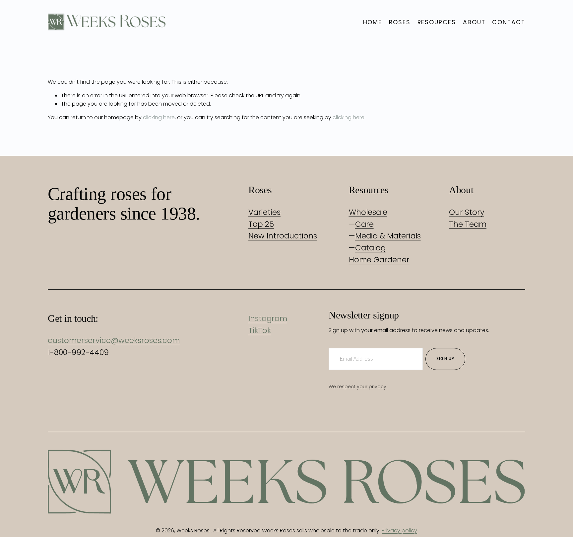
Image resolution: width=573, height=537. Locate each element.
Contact (508, 22)
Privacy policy (399, 530)
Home (372, 22)
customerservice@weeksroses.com (114, 340)
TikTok (259, 330)
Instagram (267, 318)
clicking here (159, 117)
